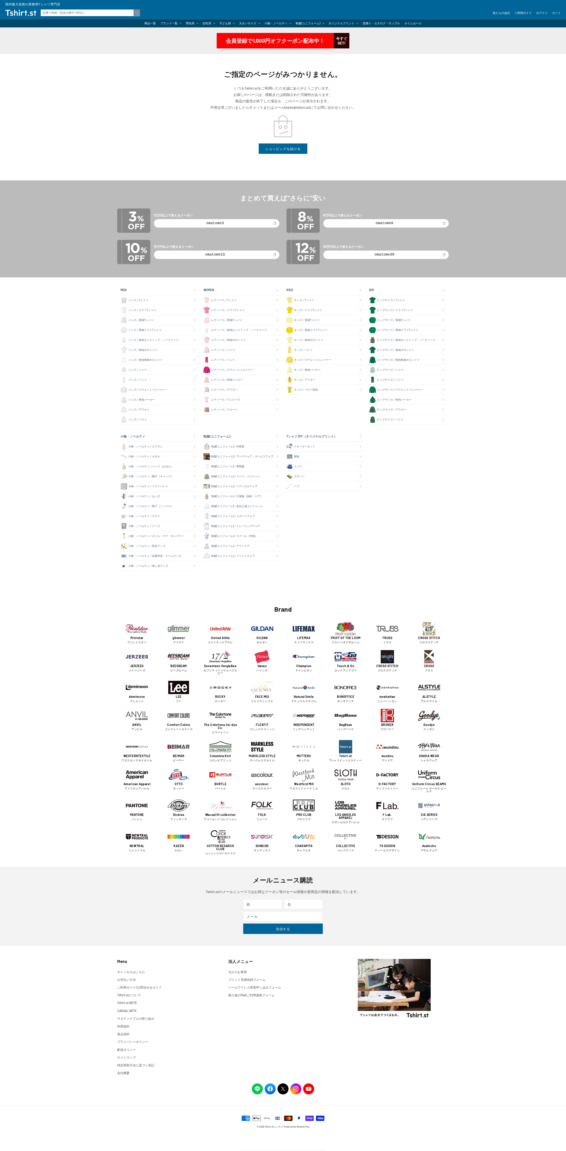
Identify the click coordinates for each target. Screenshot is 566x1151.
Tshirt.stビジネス (274, 1126)
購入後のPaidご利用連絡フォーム (251, 995)
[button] (171, 23)
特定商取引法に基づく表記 (135, 1065)
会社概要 (123, 1073)
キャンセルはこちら (131, 972)
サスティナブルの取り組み (135, 1018)
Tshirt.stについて (129, 995)
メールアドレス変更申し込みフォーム (254, 987)
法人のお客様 (237, 972)
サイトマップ (126, 1057)
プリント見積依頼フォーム (247, 979)
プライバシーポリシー (132, 1042)
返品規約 (123, 1034)
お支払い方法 (126, 979)
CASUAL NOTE (127, 1011)
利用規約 (123, 1026)
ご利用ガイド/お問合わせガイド (139, 987)
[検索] (137, 12)
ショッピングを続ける (283, 149)
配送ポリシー (126, 1050)
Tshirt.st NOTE (127, 1003)
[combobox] (90, 13)
